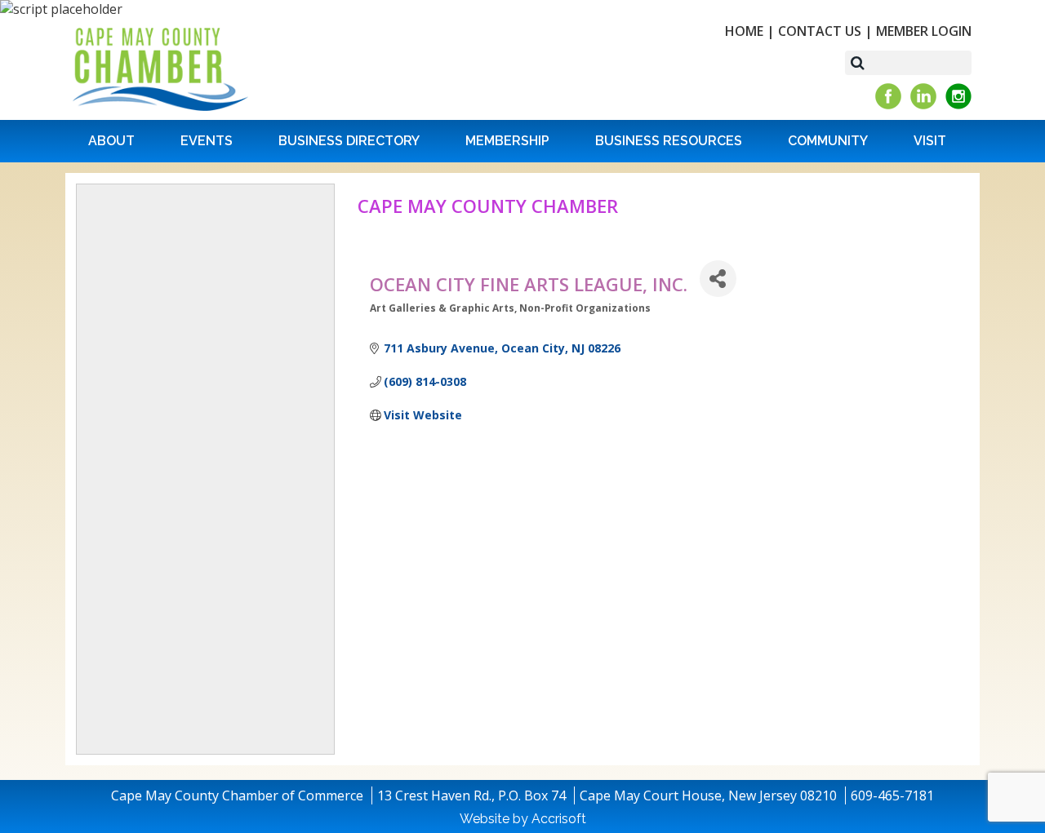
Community (828, 140)
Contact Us (819, 31)
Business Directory (349, 140)
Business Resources (668, 140)
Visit (930, 140)
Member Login (924, 31)
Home (744, 31)
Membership (507, 140)
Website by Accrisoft (523, 818)
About (111, 140)
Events (206, 140)
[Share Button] (718, 278)
